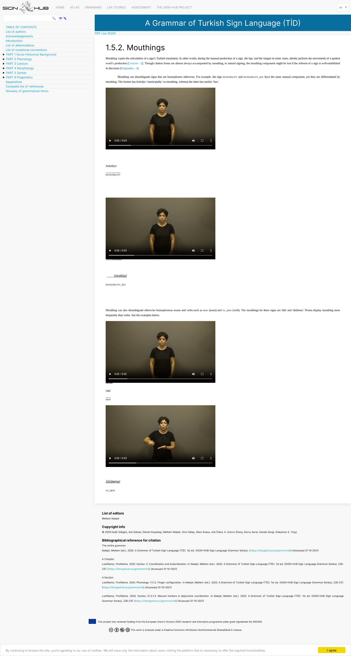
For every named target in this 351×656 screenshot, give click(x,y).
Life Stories (116, 7)
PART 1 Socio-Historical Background (31, 54)
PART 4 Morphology (20, 68)
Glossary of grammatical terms (27, 90)
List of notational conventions (26, 49)
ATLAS (74, 7)
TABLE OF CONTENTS (21, 27)
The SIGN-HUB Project (174, 7)
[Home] (26, 7)
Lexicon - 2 (135, 63)
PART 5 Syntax (16, 72)
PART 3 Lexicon (17, 63)
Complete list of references (25, 86)
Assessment (141, 7)
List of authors (16, 31)
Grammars (93, 7)
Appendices (14, 81)
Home (60, 7)
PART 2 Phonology (19, 59)
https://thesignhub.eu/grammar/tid (270, 550)
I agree (331, 650)
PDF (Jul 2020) (105, 33)
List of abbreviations (20, 45)
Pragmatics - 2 (129, 68)
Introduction (14, 40)
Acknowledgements (19, 36)
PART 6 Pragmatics (19, 77)
